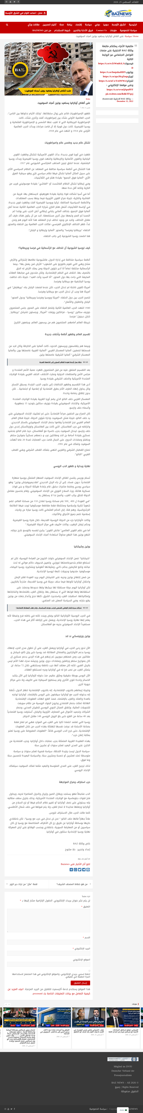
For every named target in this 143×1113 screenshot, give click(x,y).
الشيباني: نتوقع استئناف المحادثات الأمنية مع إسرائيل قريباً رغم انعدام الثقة (123, 1030)
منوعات (113, 30)
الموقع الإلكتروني (81, 959)
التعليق (85, 906)
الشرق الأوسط (119, 25)
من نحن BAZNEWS (41, 30)
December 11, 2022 (125, 101)
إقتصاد (78, 25)
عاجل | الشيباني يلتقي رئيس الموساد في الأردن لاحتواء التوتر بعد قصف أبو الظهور (89, 1030)
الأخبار (32, 1025)
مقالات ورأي (33, 25)
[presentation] (6, 1004)
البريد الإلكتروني (81, 948)
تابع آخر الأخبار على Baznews (75, 864)
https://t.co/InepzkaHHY (113, 72)
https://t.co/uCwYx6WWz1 (113, 81)
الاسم (86, 937)
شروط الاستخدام (62, 30)
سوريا (106, 25)
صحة (61, 25)
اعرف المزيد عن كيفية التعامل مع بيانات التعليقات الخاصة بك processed (49, 991)
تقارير (52, 1025)
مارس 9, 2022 (85, 107)
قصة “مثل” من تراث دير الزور (23, 884)
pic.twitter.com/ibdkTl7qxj (119, 94)
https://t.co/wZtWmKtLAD (115, 65)
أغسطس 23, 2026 (28, 1045)
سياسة (88, 25)
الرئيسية (133, 25)
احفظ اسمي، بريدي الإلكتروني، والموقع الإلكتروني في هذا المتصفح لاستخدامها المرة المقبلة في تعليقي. (51, 975)
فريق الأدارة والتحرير (83, 30)
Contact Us (101, 30)
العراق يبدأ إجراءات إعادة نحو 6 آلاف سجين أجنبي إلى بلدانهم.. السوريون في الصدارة (54, 1031)
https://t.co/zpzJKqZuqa (115, 76)
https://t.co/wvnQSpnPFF (120, 89)
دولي (97, 25)
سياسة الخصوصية (128, 30)
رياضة (69, 25)
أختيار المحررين (49, 25)
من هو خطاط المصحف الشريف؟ (72, 884)
